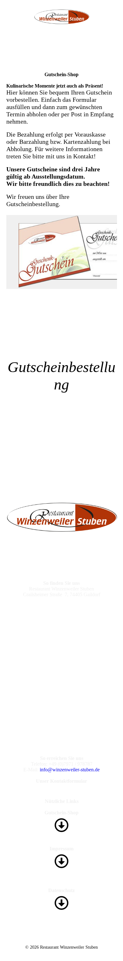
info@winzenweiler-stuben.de (70, 769)
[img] (61, 17)
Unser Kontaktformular (61, 781)
